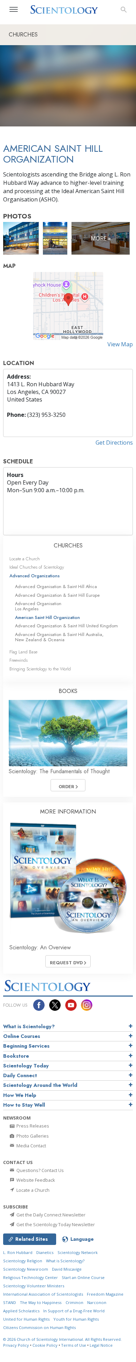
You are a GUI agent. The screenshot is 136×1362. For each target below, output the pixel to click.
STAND (9, 1302)
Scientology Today (26, 1065)
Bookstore (16, 1056)
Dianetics (44, 1252)
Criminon (74, 1302)
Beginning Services (26, 1045)
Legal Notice (101, 1345)
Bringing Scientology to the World (40, 669)
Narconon (96, 1302)
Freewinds (18, 660)
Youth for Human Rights (76, 1319)
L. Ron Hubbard (17, 1252)
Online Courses (21, 1036)
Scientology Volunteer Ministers (33, 1285)
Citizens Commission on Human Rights (39, 1327)
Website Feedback (35, 1180)
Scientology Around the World (40, 1085)
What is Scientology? (29, 1026)
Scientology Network (78, 1252)
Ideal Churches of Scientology (36, 567)
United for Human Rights (26, 1319)
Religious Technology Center (30, 1277)
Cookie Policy (45, 1345)
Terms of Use (73, 1345)
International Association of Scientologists (43, 1294)
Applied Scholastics (21, 1310)
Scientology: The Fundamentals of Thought (59, 771)
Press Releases (32, 1126)
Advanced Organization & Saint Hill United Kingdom (66, 625)
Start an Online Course (83, 1277)
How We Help (19, 1095)
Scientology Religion (22, 1260)
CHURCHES (68, 546)
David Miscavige (67, 1269)
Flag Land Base (23, 652)
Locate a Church (24, 558)
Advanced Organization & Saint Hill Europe (57, 595)
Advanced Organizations (34, 575)
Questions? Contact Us (39, 1170)
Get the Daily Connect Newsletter (50, 1215)
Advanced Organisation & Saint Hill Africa (56, 586)
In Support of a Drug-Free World (74, 1310)
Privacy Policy (16, 1345)
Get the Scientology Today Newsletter (55, 1224)
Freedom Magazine (105, 1294)
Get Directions (114, 442)
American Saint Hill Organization (47, 617)
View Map (120, 344)
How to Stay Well (24, 1104)
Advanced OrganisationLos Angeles (38, 606)
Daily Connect (20, 1075)
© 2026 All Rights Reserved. (62, 1339)
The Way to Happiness (40, 1302)
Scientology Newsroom (25, 1269)
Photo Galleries (32, 1136)
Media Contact (30, 1145)
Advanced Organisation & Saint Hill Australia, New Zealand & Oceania (59, 637)
